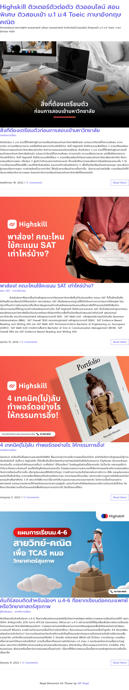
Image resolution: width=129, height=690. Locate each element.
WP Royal (83, 683)
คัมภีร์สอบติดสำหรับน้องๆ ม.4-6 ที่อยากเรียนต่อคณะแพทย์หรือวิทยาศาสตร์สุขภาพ (64, 603)
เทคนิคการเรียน (8, 135)
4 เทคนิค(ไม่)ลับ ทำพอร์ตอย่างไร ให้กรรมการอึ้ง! (52, 445)
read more (119, 183)
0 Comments (34, 183)
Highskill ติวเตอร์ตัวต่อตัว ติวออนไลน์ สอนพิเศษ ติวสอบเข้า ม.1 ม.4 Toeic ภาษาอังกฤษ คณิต (60, 14)
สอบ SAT (5, 291)
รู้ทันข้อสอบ (6, 612)
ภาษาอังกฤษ (19, 291)
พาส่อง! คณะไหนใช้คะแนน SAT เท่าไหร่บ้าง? (47, 286)
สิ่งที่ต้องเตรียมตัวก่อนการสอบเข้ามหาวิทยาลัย (50, 130)
